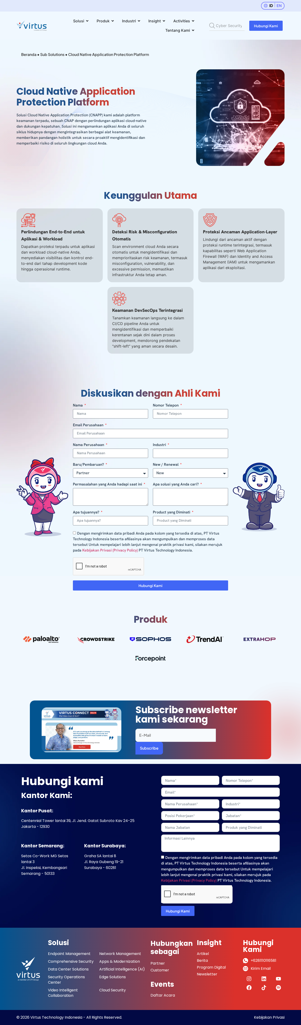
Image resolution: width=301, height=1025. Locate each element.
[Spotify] (278, 987)
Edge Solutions (112, 977)
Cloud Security (112, 990)
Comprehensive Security (71, 961)
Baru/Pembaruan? (89, 465)
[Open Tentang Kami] (193, 30)
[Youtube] (278, 978)
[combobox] (227, 25)
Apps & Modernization (119, 961)
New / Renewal (166, 465)
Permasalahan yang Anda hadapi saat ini (108, 484)
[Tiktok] (263, 987)
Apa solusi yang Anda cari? (176, 484)
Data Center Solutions (68, 969)
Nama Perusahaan (89, 445)
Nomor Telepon (166, 405)
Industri (160, 445)
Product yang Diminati (172, 512)
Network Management (120, 953)
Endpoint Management (69, 953)
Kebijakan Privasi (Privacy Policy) (110, 550)
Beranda (28, 54)
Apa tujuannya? (86, 512)
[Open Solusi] (87, 21)
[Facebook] (249, 987)
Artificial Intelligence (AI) (122, 969)
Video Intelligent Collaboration (63, 992)
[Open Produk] (113, 21)
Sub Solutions (52, 54)
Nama (78, 405)
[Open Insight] (164, 21)
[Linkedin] (263, 978)
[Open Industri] (139, 21)
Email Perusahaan (88, 425)
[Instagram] (249, 978)
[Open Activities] (193, 21)
